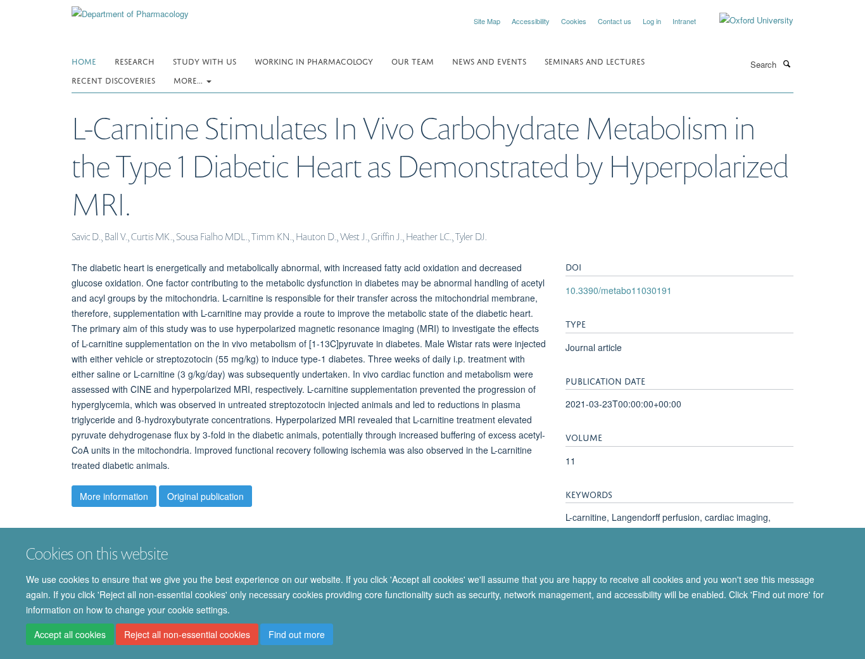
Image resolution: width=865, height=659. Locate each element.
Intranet (684, 21)
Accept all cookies (70, 634)
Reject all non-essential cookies (187, 634)
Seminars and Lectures (595, 60)
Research (135, 60)
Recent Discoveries (113, 80)
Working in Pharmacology (314, 60)
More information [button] (114, 496)
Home (84, 60)
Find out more (296, 634)
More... (189, 80)
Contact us (614, 21)
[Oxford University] (746, 20)
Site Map (487, 21)
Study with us (204, 60)
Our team (412, 60)
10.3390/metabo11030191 (618, 290)
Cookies (573, 21)
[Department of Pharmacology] (130, 9)
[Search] (786, 63)
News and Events (489, 60)
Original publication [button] (205, 496)
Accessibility (531, 21)
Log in (652, 21)
